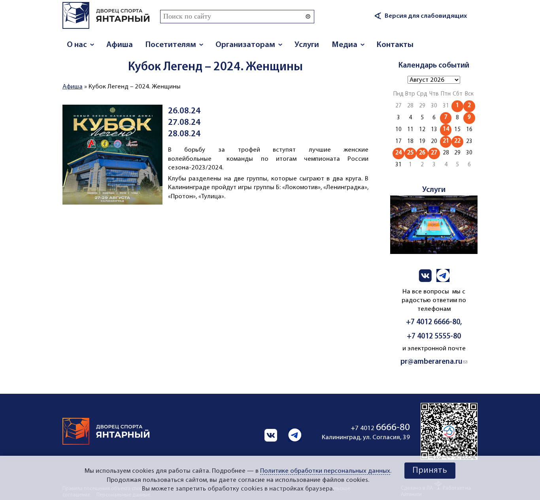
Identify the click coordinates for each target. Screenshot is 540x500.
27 (434, 153)
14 (446, 129)
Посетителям (170, 45)
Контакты (395, 45)
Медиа (344, 45)
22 (457, 141)
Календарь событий (433, 66)
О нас (77, 45)
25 (410, 153)
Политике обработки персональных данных (325, 471)
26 (422, 153)
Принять (429, 470)
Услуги (307, 45)
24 (398, 153)
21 (446, 141)
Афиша (119, 45)
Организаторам (245, 45)
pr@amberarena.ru (433, 362)
